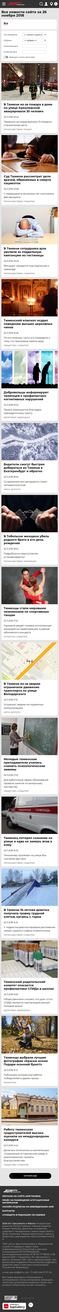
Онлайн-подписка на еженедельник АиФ (28, 1206)
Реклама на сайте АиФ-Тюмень (21, 1196)
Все (6, 23)
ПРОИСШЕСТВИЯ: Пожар (18, 129)
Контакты (8, 1211)
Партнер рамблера (27, 1298)
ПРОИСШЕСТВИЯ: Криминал (20, 561)
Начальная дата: (11, 46)
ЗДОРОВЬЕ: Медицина (17, 417)
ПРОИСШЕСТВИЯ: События (19, 201)
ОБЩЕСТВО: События (16, 345)
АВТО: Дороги (12, 489)
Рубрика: (8, 40)
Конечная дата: (10, 52)
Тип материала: (10, 35)
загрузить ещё (30, 1176)
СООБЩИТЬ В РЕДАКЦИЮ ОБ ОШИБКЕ (23, 1215)
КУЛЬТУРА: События (15, 637)
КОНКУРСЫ (10, 1083)
